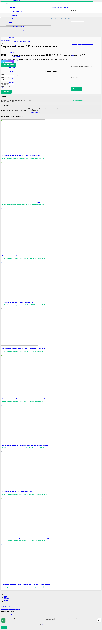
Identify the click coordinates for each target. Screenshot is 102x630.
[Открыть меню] (99, 620)
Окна (5, 594)
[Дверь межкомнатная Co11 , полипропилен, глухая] (19, 298)
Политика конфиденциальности (9, 614)
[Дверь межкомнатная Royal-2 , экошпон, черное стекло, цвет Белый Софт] (19, 395)
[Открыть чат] (3, 620)
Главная (2, 37)
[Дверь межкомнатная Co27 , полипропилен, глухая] (19, 488)
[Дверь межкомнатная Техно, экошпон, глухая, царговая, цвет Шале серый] (19, 441)
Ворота (5, 597)
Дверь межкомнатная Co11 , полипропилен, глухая (17, 302)
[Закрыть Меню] (9, 86)
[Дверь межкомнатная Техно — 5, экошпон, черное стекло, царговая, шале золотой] (19, 198)
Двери (5, 596)
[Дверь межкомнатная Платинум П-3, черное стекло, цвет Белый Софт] (19, 345)
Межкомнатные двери (5, 40)
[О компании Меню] (17, 75)
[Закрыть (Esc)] (5, 622)
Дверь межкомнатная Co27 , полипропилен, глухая (17, 491)
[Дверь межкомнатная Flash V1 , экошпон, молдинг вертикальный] (21, 252)
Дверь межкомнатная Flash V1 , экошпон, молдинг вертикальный (21, 256)
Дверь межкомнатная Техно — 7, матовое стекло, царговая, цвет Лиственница (26, 584)
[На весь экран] (2, 622)
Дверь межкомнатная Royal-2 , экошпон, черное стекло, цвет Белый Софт (24, 399)
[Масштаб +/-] (1, 622)
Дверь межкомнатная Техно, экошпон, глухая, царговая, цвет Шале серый (25, 445)
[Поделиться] (4, 622)
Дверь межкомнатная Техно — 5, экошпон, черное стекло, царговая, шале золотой (27, 202)
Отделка (6, 600)
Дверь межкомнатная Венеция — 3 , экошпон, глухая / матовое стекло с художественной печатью (32, 538)
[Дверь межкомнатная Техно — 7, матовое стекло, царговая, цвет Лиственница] (19, 581)
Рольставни (6, 601)
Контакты (6, 598)
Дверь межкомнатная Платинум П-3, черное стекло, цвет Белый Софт (23, 348)
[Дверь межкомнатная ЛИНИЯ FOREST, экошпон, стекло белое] (23, 152)
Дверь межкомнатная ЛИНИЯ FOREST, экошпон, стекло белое (21, 155)
